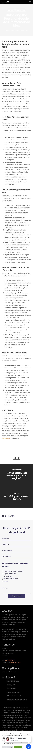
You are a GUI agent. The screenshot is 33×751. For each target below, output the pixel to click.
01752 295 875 (9, 660)
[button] (30, 2)
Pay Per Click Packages (15, 723)
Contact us (6, 438)
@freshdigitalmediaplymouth (17, 700)
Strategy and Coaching (10, 730)
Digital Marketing (10, 574)
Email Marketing (19, 718)
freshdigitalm (11, 688)
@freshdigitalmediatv (14, 696)
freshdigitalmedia (13, 681)
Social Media (8, 576)
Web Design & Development (13, 571)
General (10, 10)
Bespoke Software (16, 713)
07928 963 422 (15, 663)
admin (8, 30)
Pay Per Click (21, 10)
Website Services (8, 708)
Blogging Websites (19, 710)
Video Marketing (20, 725)
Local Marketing (7, 718)
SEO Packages (19, 720)
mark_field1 (11, 685)
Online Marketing (21, 715)
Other (6, 581)
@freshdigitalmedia (13, 692)
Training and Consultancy (19, 728)
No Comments (24, 30)
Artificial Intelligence (11, 579)
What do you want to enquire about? (15, 565)
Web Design (19, 708)
